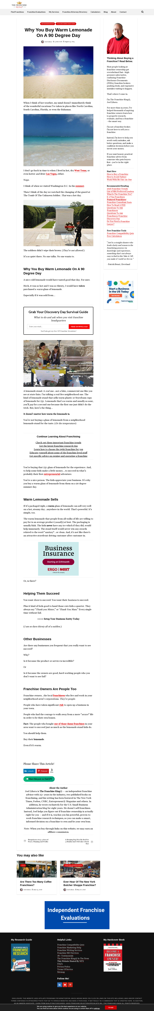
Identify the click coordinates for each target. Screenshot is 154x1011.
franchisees (59, 695)
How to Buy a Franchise (117, 174)
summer (80, 186)
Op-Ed (23, 865)
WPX (81, 961)
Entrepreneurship (47, 23)
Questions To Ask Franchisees (115, 214)
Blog (106, 12)
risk (61, 705)
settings (97, 1009)
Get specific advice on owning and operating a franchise (58, 456)
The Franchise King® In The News (73, 958)
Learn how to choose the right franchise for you (58, 449)
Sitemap (61, 972)
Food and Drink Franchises (66, 23)
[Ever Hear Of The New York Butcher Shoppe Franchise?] (80, 869)
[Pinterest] (70, 984)
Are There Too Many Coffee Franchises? (36, 883)
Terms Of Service (65, 969)
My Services (54, 12)
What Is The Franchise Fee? (119, 194)
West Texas (80, 170)
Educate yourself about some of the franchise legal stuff (58, 452)
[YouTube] (65, 984)
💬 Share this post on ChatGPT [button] (39, 779)
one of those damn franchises (69, 723)
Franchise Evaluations (36, 12)
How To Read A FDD (116, 205)
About (113, 12)
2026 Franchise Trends (117, 189)
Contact (123, 12)
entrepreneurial (52, 474)
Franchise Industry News (73, 865)
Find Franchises (17, 12)
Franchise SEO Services (68, 953)
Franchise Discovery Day (117, 217)
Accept (110, 1007)
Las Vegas (51, 174)
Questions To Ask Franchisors (115, 209)
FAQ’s (60, 964)
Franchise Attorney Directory (74, 12)
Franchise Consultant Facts (119, 202)
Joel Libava (48, 42)
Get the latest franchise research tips (58, 446)
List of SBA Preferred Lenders (120, 191)
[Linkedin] (59, 984)
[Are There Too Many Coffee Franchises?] (37, 869)
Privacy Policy (63, 967)
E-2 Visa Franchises (116, 197)
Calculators (95, 12)
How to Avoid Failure (116, 177)
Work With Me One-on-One (119, 179)
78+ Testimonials (65, 956)
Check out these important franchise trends (58, 442)
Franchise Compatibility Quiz (120, 233)
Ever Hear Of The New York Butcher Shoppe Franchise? (79, 883)
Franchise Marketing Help (69, 947)
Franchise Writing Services (69, 950)
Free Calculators (114, 236)
